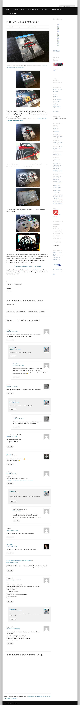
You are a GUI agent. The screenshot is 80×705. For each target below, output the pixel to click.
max (7, 385)
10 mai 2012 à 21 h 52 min (18, 511)
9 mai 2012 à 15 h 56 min (15, 349)
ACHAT (28, 27)
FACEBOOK (56, 51)
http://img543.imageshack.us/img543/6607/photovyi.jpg (19, 480)
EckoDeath (55, 111)
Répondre (10, 340)
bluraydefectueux (57, 89)
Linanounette (56, 98)
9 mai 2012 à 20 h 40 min (11, 473)
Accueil (8, 9)
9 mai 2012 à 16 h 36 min (18, 418)
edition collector (57, 108)
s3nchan (8, 454)
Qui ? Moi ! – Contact (11, 13)
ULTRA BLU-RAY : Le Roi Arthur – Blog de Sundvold (57, 196)
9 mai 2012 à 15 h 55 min (15, 402)
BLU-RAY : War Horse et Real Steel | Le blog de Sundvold (18, 560)
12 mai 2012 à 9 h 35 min (11, 546)
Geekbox (55, 96)
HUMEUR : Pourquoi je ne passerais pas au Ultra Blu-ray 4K (58, 201)
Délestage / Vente (33, 9)
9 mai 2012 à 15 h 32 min (11, 331)
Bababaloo (55, 91)
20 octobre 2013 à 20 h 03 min (13, 628)
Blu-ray (32, 27)
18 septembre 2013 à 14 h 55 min (13, 580)
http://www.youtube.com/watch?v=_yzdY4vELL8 (28, 266)
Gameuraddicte (57, 101)
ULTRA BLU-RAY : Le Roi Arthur (57, 148)
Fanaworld (9, 544)
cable (54, 128)
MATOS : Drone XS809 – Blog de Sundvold (57, 187)
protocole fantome (33, 311)
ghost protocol (11, 311)
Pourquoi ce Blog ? (56, 9)
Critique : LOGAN (57, 154)
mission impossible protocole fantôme (29, 270)
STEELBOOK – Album (19, 9)
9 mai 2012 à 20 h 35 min (11, 456)
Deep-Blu (55, 103)
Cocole (55, 94)
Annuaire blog (56, 259)
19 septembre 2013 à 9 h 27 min (17, 611)
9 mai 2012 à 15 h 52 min (11, 386)
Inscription (56, 245)
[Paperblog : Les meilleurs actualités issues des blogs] (57, 266)
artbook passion (57, 106)
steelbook (43, 311)
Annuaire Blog (56, 257)
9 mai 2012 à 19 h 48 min (11, 436)
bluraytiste (9, 330)
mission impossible (21, 311)
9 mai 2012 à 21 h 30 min (15, 493)
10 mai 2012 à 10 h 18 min (12, 530)
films (35, 27)
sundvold (11, 27)
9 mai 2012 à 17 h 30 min (18, 365)
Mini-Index (44, 9)
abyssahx (55, 104)
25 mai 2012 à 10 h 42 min (12, 562)
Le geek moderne (57, 99)
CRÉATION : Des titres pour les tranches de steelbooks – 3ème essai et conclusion (57, 168)
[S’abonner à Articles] (55, 214)
